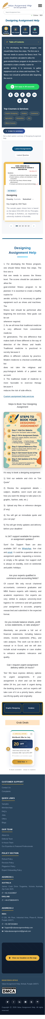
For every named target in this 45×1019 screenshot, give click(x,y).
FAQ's (4, 811)
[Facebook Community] (10, 95)
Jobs (4, 815)
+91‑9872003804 (11, 924)
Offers (4, 819)
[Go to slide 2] (20, 225)
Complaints (6, 791)
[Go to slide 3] (23, 225)
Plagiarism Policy (8, 866)
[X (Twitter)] (19, 100)
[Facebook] (22, 95)
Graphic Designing (11, 113)
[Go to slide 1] (17, 225)
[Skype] (37, 1002)
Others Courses (10, 123)
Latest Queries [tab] (23, 155)
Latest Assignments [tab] (23, 149)
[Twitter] (7, 1002)
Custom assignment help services (19, 396)
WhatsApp (26, 548)
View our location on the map (24, 958)
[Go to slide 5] (28, 225)
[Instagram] (28, 95)
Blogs (4, 823)
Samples (5, 804)
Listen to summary (15, 131)
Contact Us (6, 788)
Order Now (21, 762)
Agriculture (8, 118)
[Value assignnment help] (17, 5)
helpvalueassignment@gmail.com (17, 931)
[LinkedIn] (34, 95)
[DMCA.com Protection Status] (9, 990)
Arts (29, 118)
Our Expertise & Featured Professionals (17, 846)
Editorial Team (7, 839)
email (10, 552)
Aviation (24, 113)
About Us (5, 835)
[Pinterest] (25, 100)
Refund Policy (7, 859)
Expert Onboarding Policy (12, 870)
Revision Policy (8, 863)
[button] (40, 5)
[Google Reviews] (16, 95)
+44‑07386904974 (11, 900)
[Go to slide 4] (26, 225)
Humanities (20, 118)
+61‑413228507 (10, 893)
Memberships (7, 808)
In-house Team (7, 843)
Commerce (34, 113)
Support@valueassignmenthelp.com (18, 928)
